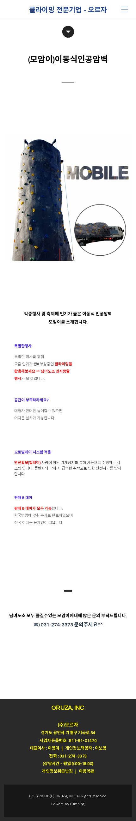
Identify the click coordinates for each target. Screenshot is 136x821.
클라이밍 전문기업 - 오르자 (68, 9)
